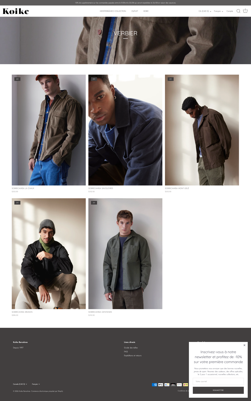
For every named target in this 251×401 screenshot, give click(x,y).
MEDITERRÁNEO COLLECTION (113, 11)
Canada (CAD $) (19, 384)
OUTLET (135, 11)
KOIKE (146, 11)
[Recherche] (238, 11)
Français (217, 11)
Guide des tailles (131, 347)
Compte (230, 11)
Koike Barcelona (24, 391)
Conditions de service (185, 390)
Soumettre (218, 390)
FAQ (126, 351)
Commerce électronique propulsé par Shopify (47, 391)
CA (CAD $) (204, 11)
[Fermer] (244, 345)
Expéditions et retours (132, 355)
